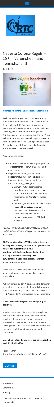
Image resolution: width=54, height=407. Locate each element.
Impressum (8, 382)
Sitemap (7, 392)
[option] (27, 89)
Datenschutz (8, 387)
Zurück (10, 365)
